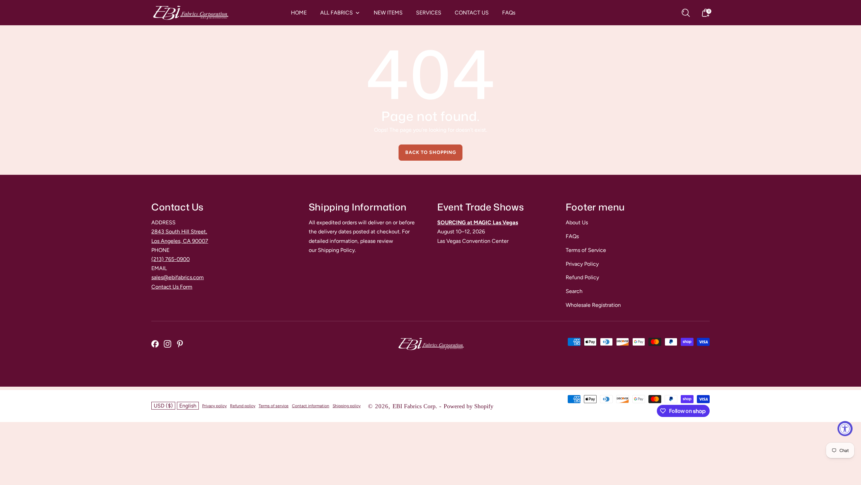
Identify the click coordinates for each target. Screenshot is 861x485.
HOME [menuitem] (299, 12)
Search (574, 291)
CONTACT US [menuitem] (472, 12)
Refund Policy (582, 277)
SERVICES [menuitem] (428, 12)
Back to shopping (430, 152)
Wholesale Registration (593, 305)
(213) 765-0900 (170, 259)
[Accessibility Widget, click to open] (845, 428)
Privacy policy (214, 405)
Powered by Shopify (468, 406)
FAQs (572, 236)
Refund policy (242, 405)
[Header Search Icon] (686, 13)
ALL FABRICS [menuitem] (336, 12)
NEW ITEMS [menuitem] (388, 12)
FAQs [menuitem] (508, 12)
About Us (577, 222)
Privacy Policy (582, 264)
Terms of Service (586, 250)
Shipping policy (347, 405)
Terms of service (274, 405)
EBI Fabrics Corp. (414, 406)
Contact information (310, 405)
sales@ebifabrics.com (177, 277)
